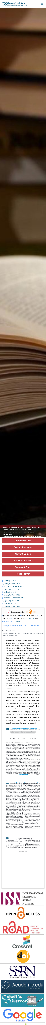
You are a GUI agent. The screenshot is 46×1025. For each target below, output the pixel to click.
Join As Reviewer (23, 547)
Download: (31, 618)
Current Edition (23, 554)
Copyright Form (23, 567)
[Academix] (14, 4)
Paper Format (23, 574)
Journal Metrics (23, 540)
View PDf (20, 621)
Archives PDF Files (23, 560)
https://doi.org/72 (8, 621)
